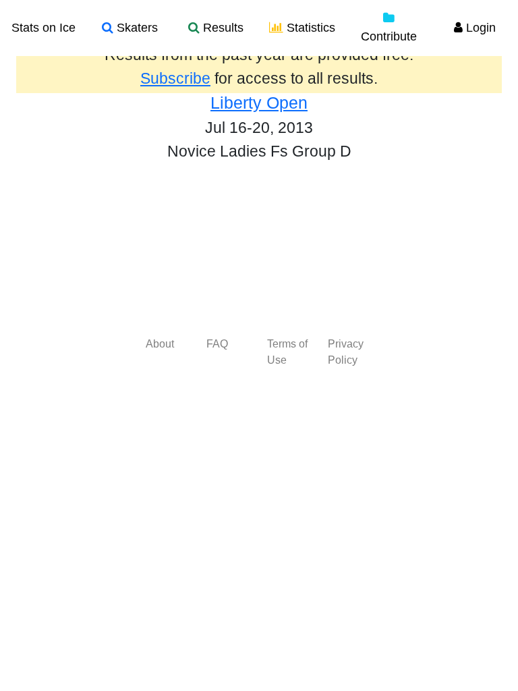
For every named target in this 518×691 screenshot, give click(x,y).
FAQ (217, 344)
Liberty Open (259, 102)
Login (479, 27)
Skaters (135, 27)
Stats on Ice (43, 27)
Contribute (389, 36)
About (160, 344)
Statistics (309, 27)
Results (221, 27)
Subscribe (175, 78)
